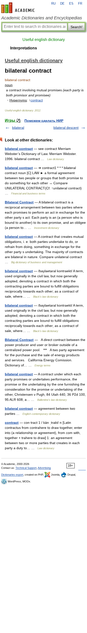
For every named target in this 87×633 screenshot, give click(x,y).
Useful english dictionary (43, 40)
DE (62, 3)
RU (53, 3)
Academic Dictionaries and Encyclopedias (41, 17)
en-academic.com (18, 7)
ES (71, 3)
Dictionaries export (12, 474)
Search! (76, 27)
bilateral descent (66, 128)
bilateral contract (19, 149)
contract (36, 100)
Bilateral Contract (19, 202)
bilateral (18, 128)
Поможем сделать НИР (43, 121)
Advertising (44, 467)
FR (80, 3)
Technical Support (25, 467)
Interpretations (23, 48)
